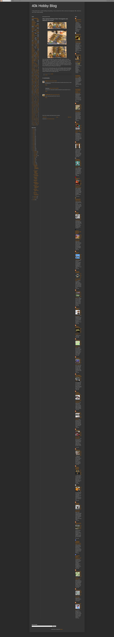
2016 (34, 141)
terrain (37, 30)
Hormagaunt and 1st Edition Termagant (36, 172)
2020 (34, 136)
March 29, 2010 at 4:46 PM (54, 88)
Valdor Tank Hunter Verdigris (35, 178)
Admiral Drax (77, 340)
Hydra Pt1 (35, 192)
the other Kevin (47, 94)
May (34, 161)
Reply (46, 91)
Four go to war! (77, 412)
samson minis (77, 291)
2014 (34, 144)
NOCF (33, 37)
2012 (34, 147)
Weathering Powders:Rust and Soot (36, 183)
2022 (34, 133)
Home (57, 117)
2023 (34, 132)
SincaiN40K (77, 358)
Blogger (61, 629)
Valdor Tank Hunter (35, 180)
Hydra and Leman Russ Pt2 (36, 190)
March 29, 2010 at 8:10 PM (55, 94)
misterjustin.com (78, 603)
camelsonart (77, 486)
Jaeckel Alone (77, 143)
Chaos (33, 33)
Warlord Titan (34, 35)
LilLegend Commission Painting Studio (77, 393)
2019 (34, 137)
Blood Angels (35, 25)
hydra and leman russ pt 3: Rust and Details (36, 186)
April (34, 162)
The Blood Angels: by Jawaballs (77, 468)
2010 (34, 150)
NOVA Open (34, 42)
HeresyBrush (77, 75)
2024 (34, 130)
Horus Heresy (34, 41)
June (34, 159)
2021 (34, 134)
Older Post (69, 117)
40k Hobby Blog (44, 6)
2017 (34, 140)
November (35, 152)
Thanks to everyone (78, 21)
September (35, 155)
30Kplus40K (77, 430)
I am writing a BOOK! (80, 527)
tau (38, 39)
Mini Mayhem (77, 450)
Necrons (33, 36)
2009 (34, 199)
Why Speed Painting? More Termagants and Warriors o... (36, 167)
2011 (34, 148)
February (35, 196)
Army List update (80, 146)
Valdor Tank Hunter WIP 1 (36, 194)
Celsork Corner (78, 590)
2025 (34, 129)
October (35, 154)
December (35, 151)
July (34, 158)
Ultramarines (35, 18)
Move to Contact (78, 104)
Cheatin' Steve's (78, 571)
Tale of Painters (78, 89)
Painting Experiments (35, 32)
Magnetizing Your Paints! (36, 175)
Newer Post (44, 117)
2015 (34, 143)
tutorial (35, 40)
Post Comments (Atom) (50, 118)
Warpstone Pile (78, 199)
